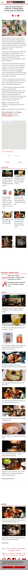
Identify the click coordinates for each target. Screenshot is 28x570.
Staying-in (12, 550)
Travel (18, 550)
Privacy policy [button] (17, 564)
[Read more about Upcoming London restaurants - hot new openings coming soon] (4, 284)
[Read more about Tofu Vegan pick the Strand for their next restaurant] (7, 214)
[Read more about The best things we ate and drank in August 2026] (14, 428)
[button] (10, 16)
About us (4, 553)
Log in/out (22, 555)
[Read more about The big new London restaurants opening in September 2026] (14, 411)
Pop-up (9, 155)
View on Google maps (7, 151)
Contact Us (12, 553)
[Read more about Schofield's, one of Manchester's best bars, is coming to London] (19, 173)
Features (14, 548)
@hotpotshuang (7, 116)
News (8, 548)
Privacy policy (14, 555)
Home (4, 548)
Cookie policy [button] (10, 564)
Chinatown (17, 155)
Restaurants (21, 548)
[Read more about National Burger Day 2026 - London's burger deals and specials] (14, 446)
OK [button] (14, 567)
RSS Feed (19, 553)
